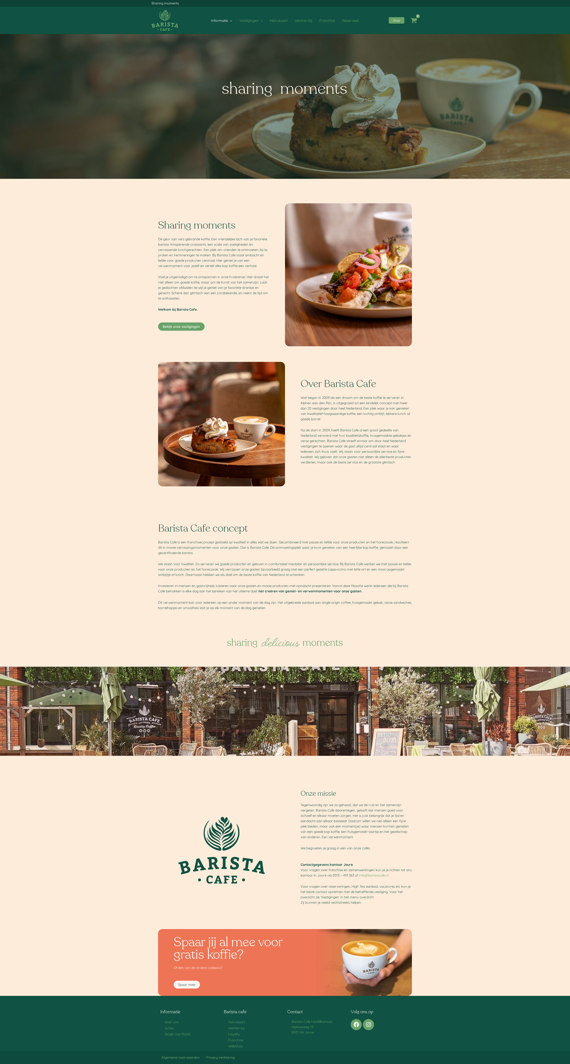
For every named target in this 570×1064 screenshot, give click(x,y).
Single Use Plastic (178, 1034)
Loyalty (234, 1034)
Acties (169, 1028)
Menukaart (236, 1022)
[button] (230, 20)
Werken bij (236, 1028)
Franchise (235, 1040)
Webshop (235, 1046)
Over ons (172, 1022)
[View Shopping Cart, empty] (414, 20)
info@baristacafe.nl (374, 875)
